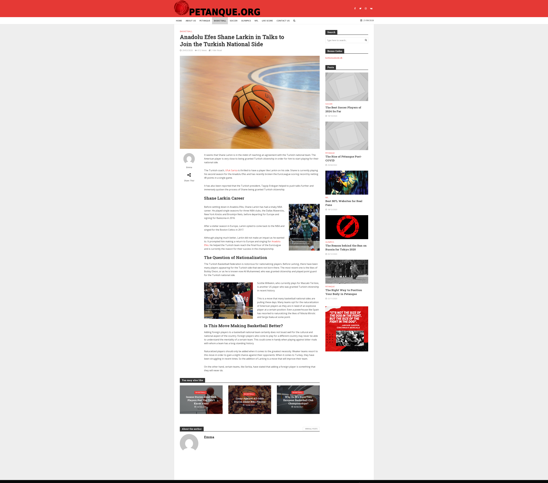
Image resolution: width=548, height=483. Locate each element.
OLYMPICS (246, 20)
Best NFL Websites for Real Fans (343, 203)
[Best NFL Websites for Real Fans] (346, 182)
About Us (191, 20)
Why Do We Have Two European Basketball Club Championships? (298, 400)
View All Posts (311, 429)
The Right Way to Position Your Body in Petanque (343, 292)
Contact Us (283, 20)
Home (179, 20)
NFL (256, 20)
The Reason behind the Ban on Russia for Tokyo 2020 (346, 247)
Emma (189, 167)
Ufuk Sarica (231, 170)
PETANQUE (205, 20)
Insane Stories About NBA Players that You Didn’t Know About (201, 400)
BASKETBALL (220, 20)
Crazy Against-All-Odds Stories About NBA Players (250, 400)
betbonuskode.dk (333, 57)
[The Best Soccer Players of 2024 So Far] (346, 86)
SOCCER (233, 20)
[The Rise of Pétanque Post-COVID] (346, 135)
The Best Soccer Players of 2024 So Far (343, 109)
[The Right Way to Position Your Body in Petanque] (346, 271)
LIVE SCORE (267, 20)
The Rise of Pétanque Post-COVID (343, 158)
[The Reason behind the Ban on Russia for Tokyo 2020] (346, 226)
